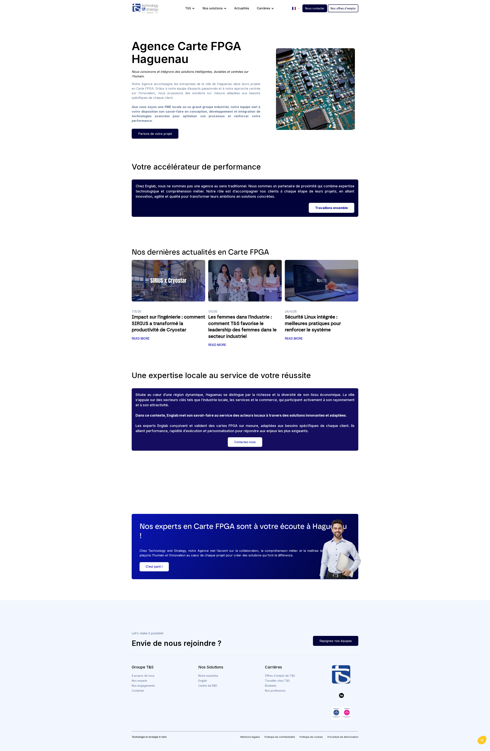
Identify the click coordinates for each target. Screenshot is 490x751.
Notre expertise (208, 675)
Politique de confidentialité (280, 736)
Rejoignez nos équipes (335, 641)
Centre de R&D (207, 685)
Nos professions (275, 690)
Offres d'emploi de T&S (280, 675)
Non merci (419, 731)
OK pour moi (473, 731)
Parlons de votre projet (155, 134)
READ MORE (140, 338)
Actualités (241, 8)
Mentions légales (250, 736)
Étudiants (270, 685)
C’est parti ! (154, 566)
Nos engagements (143, 685)
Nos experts (139, 680)
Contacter (138, 690)
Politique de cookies (311, 736)
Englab (202, 680)
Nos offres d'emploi (343, 8)
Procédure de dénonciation (342, 736)
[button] (482, 740)
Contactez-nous (245, 442)
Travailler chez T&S (277, 680)
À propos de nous (143, 675)
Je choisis (445, 731)
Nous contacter (314, 8)
